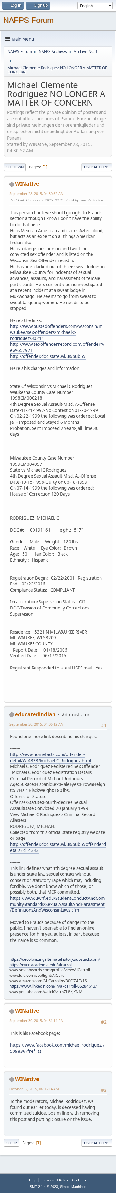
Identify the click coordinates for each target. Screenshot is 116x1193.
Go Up (11, 1142)
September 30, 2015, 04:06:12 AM (36, 724)
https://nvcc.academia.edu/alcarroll (40, 964)
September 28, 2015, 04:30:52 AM (36, 193)
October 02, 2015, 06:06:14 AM (34, 1088)
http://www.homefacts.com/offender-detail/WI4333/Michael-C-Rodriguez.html (50, 757)
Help (33, 1180)
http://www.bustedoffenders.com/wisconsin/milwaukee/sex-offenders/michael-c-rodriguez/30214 (57, 332)
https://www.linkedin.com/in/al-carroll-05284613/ (53, 986)
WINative (27, 183)
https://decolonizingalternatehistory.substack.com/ (54, 959)
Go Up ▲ (79, 1180)
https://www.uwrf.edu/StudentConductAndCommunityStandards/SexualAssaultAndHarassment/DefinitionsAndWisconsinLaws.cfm (57, 904)
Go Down (15, 167)
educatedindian (35, 714)
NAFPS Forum (28, 20)
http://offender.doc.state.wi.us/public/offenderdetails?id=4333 (58, 847)
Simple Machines (73, 1187)
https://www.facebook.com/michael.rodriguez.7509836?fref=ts (57, 1048)
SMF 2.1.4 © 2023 (44, 1187)
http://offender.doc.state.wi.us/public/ (48, 356)
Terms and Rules (54, 1180)
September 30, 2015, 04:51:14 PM (36, 1020)
